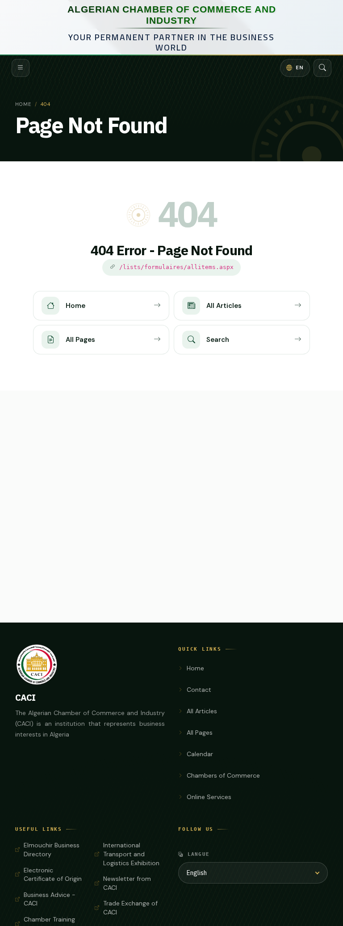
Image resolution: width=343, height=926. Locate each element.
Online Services (209, 797)
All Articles (202, 711)
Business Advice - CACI (49, 899)
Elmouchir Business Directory (51, 849)
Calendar (200, 754)
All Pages (200, 732)
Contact (199, 690)
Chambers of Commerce (223, 775)
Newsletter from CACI (127, 883)
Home (23, 104)
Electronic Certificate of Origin (53, 874)
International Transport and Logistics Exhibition (131, 854)
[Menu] (20, 68)
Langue (199, 854)
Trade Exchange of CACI (130, 907)
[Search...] (322, 68)
